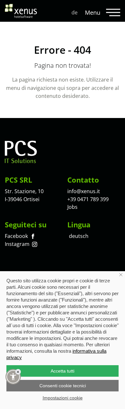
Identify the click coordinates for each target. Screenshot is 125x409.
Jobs (72, 206)
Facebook (17, 236)
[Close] (18, 371)
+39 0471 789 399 (88, 199)
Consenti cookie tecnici (62, 385)
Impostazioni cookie (63, 397)
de (74, 12)
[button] (13, 376)
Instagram (18, 244)
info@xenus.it (83, 191)
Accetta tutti (62, 371)
